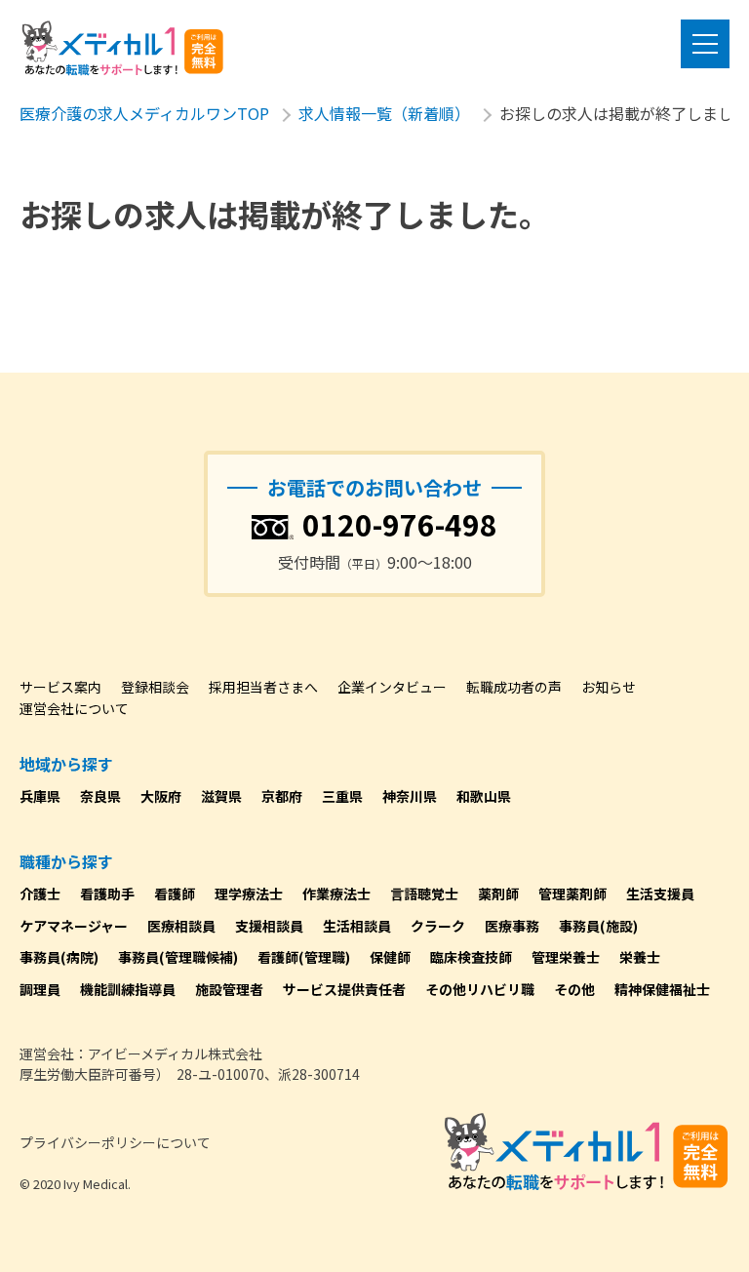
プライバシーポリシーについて (115, 1142)
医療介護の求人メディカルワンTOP (144, 113)
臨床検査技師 (471, 957)
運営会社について (74, 708)
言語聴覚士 (424, 893)
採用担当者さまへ (263, 686)
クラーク (438, 925)
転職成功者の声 (514, 686)
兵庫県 (40, 796)
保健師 (390, 957)
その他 (574, 989)
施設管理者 (229, 989)
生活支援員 (660, 893)
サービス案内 (60, 686)
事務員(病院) (59, 957)
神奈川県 (409, 796)
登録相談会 (155, 686)
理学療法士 (249, 893)
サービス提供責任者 (344, 989)
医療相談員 (181, 925)
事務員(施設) (598, 925)
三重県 (342, 796)
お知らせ (608, 686)
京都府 (281, 796)
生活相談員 (357, 925)
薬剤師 (498, 893)
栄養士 (639, 957)
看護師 (174, 893)
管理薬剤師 (572, 893)
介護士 (40, 893)
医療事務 (512, 925)
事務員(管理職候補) (178, 957)
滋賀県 (221, 796)
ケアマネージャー (74, 925)
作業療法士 (336, 893)
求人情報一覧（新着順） (384, 113)
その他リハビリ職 (479, 989)
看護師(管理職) (303, 957)
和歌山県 (483, 796)
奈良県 (100, 796)
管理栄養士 (566, 957)
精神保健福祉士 (662, 989)
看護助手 (107, 893)
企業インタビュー (392, 686)
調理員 (40, 989)
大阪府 (160, 796)
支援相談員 (269, 925)
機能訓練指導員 (128, 989)
